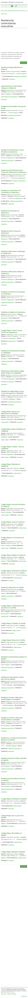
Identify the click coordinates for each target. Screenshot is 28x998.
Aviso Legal (3, 993)
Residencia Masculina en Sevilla (12, 587)
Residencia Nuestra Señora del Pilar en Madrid (14, 759)
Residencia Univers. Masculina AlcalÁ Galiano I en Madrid (12, 719)
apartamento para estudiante (9, 96)
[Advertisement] (14, 39)
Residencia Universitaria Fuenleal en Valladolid (13, 352)
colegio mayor (12, 341)
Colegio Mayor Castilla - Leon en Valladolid (12, 448)
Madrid (8, 664)
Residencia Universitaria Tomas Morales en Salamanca (12, 151)
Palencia (24, 73)
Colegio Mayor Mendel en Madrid (13, 852)
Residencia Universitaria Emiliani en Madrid (14, 658)
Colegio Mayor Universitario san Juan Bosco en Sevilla (12, 607)
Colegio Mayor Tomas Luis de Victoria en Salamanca (11, 331)
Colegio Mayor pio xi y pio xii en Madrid (12, 816)
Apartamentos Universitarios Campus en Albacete (11, 87)
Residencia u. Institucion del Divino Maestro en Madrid (13, 739)
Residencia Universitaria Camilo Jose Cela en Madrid (12, 678)
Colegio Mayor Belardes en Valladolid (10, 465)
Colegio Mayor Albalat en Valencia (13, 555)
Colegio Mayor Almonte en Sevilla (13, 640)
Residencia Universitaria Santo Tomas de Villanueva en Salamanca (13, 171)
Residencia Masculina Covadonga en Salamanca (13, 252)
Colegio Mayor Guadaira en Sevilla (13, 623)
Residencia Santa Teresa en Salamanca (11, 232)
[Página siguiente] (23, 63)
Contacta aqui (24, 996)
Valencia (9, 512)
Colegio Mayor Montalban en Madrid (11, 834)
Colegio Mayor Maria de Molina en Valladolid (13, 430)
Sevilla (15, 112)
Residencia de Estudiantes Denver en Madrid (13, 779)
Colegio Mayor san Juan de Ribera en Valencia (13, 505)
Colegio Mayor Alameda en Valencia (14, 571)
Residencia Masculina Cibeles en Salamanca (12, 272)
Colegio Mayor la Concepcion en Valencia (12, 538)
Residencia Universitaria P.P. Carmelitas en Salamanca (11, 191)
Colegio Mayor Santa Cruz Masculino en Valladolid (10, 412)
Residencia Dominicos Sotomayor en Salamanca (13, 293)
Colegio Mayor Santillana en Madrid (14, 799)
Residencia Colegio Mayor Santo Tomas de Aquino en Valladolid (12, 392)
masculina (12, 79)
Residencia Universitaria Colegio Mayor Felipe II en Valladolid (12, 372)
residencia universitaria (20, 76)
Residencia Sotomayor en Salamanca (10, 212)
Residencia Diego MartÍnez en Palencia (11, 68)
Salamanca (10, 158)
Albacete (8, 94)
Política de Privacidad (11, 993)
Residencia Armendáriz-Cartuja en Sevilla (13, 107)
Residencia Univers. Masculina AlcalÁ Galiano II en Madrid (12, 698)
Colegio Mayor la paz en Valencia (13, 522)
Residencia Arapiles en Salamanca (13, 312)
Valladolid (3, 358)
